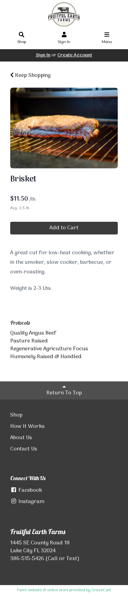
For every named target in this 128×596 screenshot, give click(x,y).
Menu (107, 42)
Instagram (30, 501)
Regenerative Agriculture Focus (49, 348)
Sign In (64, 42)
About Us (21, 437)
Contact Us (23, 449)
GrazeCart (101, 590)
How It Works (27, 426)
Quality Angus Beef (33, 333)
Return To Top (64, 393)
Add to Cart (64, 228)
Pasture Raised (29, 341)
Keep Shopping (32, 75)
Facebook (29, 490)
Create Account (74, 55)
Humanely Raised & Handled (46, 356)
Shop (21, 42)
